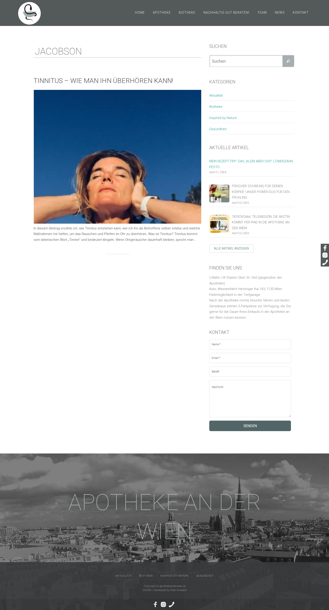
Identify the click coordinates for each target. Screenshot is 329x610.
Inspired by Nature (223, 118)
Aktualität (216, 95)
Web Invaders (178, 590)
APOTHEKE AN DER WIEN (164, 516)
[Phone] (324, 262)
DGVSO (147, 590)
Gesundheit (217, 129)
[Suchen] (288, 61)
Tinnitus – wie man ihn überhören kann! (103, 81)
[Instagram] (324, 255)
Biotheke (215, 107)
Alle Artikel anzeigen (231, 248)
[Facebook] (324, 248)
